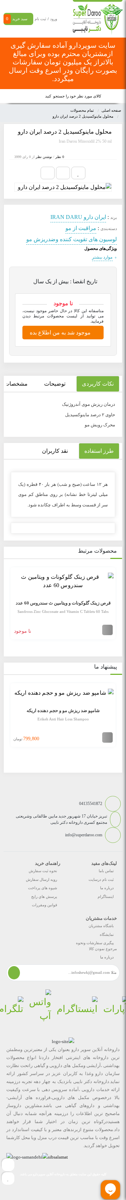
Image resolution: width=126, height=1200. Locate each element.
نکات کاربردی (98, 384)
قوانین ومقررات (44, 905)
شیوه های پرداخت (42, 888)
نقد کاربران (55, 451)
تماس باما (106, 871)
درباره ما (107, 888)
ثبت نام (40, 19)
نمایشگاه (107, 934)
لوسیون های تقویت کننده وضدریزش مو (71, 239)
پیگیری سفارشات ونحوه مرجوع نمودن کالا (96, 946)
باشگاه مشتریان (101, 926)
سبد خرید (16, 18)
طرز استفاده (99, 451)
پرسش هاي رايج (44, 896)
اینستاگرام (106, 896)
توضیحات (54, 384)
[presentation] (8, 604)
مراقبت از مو (80, 228)
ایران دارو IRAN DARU (78, 217)
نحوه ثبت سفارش (43, 871)
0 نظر (59, 157)
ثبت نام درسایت (101, 879)
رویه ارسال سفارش (41, 879)
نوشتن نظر (44, 157)
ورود (53, 19)
